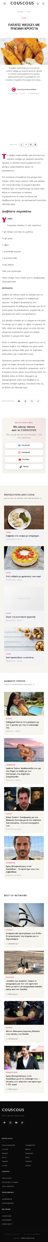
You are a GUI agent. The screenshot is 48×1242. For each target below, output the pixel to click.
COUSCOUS (13, 1110)
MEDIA (28, 1149)
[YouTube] (16, 1122)
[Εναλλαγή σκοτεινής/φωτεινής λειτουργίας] (37, 3)
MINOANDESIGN (28, 1238)
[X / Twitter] (25, 401)
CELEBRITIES (10, 765)
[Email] (31, 401)
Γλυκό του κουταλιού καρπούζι (20, 617)
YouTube (25, 460)
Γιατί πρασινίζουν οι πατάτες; (20, 658)
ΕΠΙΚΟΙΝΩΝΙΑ (8, 1203)
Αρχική (20, 12)
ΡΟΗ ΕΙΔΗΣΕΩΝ (8, 1145)
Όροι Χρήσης (8, 1186)
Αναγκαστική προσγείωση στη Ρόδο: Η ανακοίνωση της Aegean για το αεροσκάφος (24, 936)
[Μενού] (4, 3)
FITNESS (28, 1161)
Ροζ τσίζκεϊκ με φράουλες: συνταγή (23, 576)
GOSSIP (9, 718)
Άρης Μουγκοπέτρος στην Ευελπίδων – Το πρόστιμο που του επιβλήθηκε (22, 869)
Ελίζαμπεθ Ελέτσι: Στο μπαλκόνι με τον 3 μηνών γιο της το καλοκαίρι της (22, 725)
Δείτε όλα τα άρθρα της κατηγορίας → (23, 498)
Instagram (26, 452)
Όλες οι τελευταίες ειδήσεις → (19, 684)
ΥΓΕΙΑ (27, 1157)
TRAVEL (5, 1161)
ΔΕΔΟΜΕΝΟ (7, 1220)
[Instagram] (10, 1122)
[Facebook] (19, 401)
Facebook (26, 445)
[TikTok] (22, 1122)
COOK (28, 12)
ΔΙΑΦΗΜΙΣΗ (7, 1199)
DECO (4, 1157)
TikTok (25, 467)
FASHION (29, 1153)
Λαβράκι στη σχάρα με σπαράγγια (22, 536)
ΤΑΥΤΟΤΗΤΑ (7, 1178)
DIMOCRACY (7, 1224)
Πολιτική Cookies (10, 1182)
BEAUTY (5, 1153)
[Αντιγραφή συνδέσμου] (38, 401)
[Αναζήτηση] (43, 3)
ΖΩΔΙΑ (28, 1165)
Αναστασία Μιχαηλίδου (26, 89)
